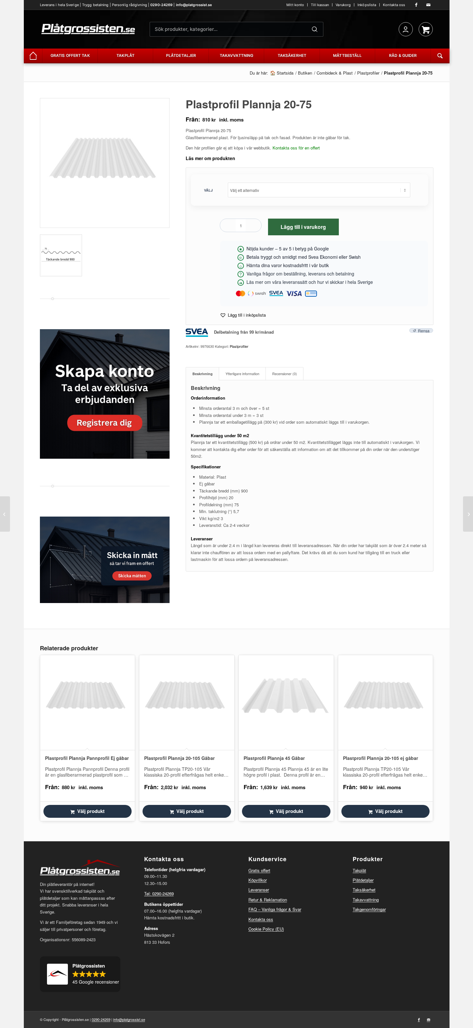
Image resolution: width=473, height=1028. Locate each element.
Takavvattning (366, 900)
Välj (208, 190)
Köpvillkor (257, 880)
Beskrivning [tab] (202, 373)
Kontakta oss (394, 5)
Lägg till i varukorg (303, 226)
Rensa (424, 330)
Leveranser (258, 890)
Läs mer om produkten (210, 158)
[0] (426, 29)
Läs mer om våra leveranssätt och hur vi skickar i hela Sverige (309, 282)
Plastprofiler (239, 346)
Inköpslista (366, 5)
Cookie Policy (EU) (266, 929)
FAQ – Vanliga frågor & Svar (274, 909)
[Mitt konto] (406, 29)
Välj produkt (91, 811)
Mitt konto (295, 5)
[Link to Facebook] (416, 5)
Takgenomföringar (369, 909)
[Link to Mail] (428, 5)
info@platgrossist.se (194, 5)
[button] (243, 314)
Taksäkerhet (364, 890)
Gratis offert (259, 870)
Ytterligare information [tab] (242, 373)
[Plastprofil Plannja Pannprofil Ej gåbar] (5, 514)
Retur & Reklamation (267, 900)
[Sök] (314, 29)
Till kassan (320, 5)
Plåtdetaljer (363, 880)
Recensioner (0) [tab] (284, 373)
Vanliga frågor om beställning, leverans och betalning (300, 273)
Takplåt (359, 870)
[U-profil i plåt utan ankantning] (468, 514)
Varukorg (343, 5)
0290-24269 (161, 5)
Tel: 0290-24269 (159, 893)
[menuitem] (295, 4)
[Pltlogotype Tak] (88, 29)
